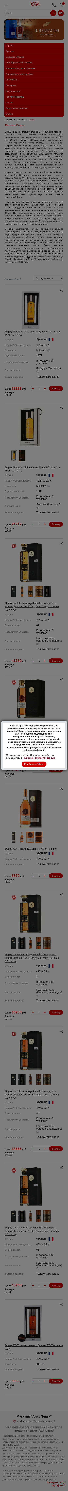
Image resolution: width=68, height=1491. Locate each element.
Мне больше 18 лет (34, 764)
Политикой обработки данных (39, 758)
